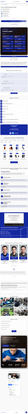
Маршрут (11, 384)
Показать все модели (14, 162)
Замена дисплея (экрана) (18, 41)
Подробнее (14, 66)
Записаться (7, 38)
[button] (12, 265)
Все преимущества (14, 93)
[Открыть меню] (27, 1)
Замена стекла (5, 41)
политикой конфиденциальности (17, 22)
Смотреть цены (13, 345)
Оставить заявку (5, 345)
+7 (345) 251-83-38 (17, 1)
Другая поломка (14, 56)
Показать (14, 331)
